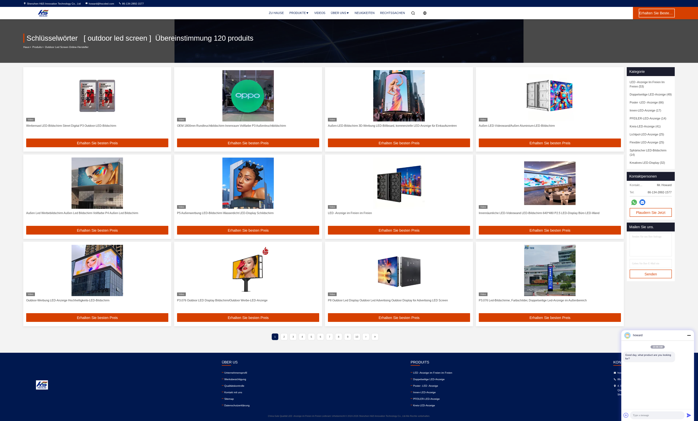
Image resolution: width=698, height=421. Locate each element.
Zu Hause (276, 13)
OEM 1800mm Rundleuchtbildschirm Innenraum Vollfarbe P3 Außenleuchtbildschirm (231, 125)
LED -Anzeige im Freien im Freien (350, 213)
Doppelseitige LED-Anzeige (429, 379)
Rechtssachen (392, 13)
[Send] (689, 415)
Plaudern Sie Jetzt (650, 213)
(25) (647, 134)
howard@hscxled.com (101, 3)
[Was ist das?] (634, 202)
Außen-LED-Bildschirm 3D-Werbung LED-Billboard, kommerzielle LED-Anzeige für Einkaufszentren (392, 125)
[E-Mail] (642, 202)
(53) (647, 84)
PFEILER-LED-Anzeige (426, 398)
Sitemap (229, 398)
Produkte (297, 13)
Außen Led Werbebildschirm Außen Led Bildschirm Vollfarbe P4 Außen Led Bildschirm (82, 213)
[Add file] (626, 415)
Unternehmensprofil (235, 372)
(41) (645, 126)
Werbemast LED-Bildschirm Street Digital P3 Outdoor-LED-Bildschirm (71, 125)
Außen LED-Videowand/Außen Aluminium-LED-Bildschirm (517, 125)
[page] (366, 336)
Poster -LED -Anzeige (425, 385)
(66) (647, 102)
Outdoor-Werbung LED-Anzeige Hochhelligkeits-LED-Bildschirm (67, 300)
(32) (647, 162)
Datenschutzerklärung (237, 405)
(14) (648, 118)
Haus (26, 47)
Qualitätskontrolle (234, 385)
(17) (645, 110)
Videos (319, 13)
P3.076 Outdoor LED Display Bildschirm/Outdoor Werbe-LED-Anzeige (222, 300)
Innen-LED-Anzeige (424, 392)
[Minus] (689, 335)
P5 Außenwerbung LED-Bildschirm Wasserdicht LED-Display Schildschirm (225, 213)
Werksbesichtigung (235, 379)
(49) (651, 94)
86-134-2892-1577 (132, 3)
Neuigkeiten (365, 13)
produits (37, 47)
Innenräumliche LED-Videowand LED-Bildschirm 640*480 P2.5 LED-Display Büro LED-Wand (539, 213)
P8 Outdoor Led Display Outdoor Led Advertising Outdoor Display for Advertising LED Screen (388, 300)
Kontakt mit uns (233, 392)
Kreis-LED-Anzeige (424, 405)
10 (356, 336)
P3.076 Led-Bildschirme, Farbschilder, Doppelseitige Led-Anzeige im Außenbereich (533, 300)
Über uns (338, 13)
